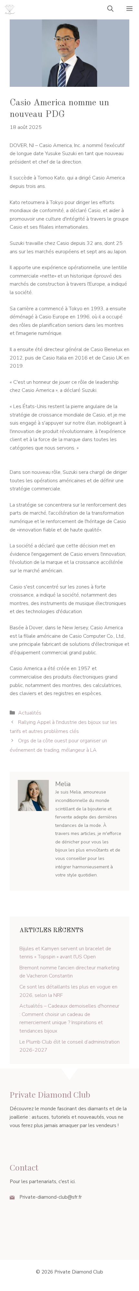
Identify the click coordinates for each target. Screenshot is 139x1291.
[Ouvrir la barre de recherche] (110, 9)
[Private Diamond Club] (9, 9)
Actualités (29, 712)
